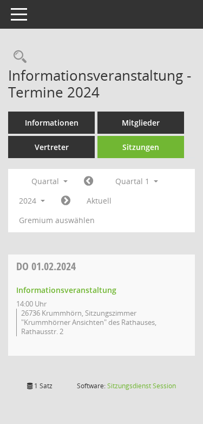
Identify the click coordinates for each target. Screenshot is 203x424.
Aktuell (99, 200)
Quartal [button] (46, 181)
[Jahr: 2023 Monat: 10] (88, 181)
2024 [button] (28, 200)
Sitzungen (140, 147)
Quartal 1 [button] (133, 181)
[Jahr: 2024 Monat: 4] (65, 201)
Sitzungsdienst (141, 385)
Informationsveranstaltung (66, 290)
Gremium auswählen (57, 220)
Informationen (51, 123)
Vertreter (52, 147)
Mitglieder (141, 123)
